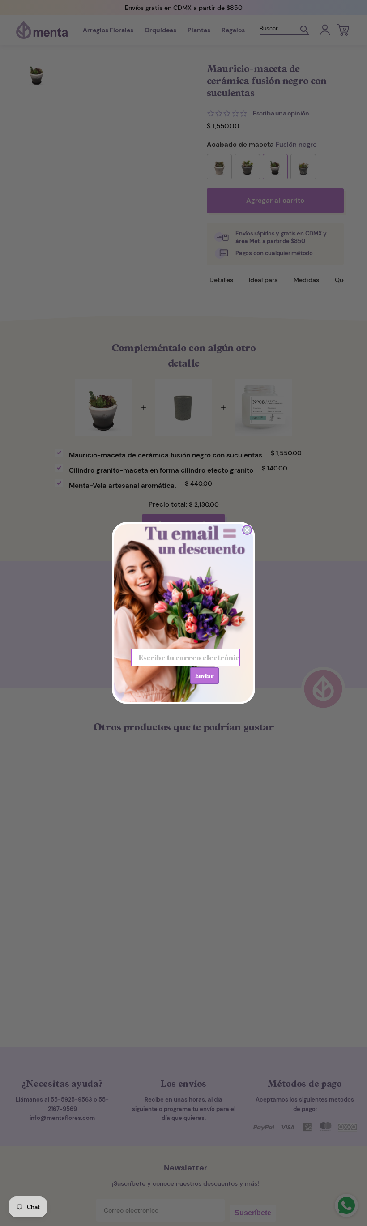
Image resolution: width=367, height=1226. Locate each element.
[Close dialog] (247, 529)
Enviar (204, 675)
